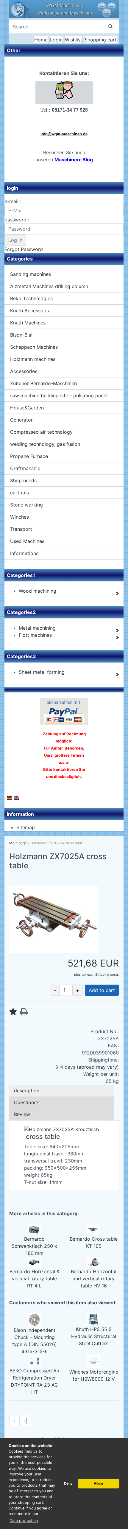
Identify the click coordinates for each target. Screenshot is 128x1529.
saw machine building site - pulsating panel (58, 395)
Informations (24, 553)
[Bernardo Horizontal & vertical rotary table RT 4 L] (34, 1262)
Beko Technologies (31, 298)
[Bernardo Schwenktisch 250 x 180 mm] (34, 1229)
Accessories (23, 371)
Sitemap (25, 827)
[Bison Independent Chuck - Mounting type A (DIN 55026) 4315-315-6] (34, 1319)
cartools (19, 493)
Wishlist (73, 40)
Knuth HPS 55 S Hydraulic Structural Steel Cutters (93, 1336)
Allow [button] (98, 1483)
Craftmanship (25, 468)
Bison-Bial (21, 335)
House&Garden (27, 408)
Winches (19, 517)
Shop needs (23, 480)
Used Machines (27, 541)
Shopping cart (101, 40)
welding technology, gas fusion (45, 444)
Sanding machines (30, 274)
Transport (21, 529)
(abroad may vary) (98, 1067)
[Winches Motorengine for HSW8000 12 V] (93, 1361)
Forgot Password (23, 249)
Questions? (26, 1102)
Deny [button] (68, 1483)
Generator (21, 420)
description (26, 1091)
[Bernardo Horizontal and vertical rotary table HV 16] (93, 1262)
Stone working (26, 505)
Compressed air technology (41, 432)
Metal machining (37, 628)
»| (25, 1421)
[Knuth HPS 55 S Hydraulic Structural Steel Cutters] (93, 1319)
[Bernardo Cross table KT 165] (93, 1229)
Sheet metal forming (42, 672)
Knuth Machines (28, 323)
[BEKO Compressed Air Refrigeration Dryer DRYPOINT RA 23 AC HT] (34, 1360)
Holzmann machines (32, 359)
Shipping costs (107, 974)
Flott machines (35, 635)
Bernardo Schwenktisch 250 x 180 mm (34, 1246)
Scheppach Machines (34, 347)
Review (22, 1114)
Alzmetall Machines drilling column (49, 286)
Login (56, 40)
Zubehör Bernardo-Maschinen (43, 383)
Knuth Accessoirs (29, 310)
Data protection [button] (24, 1520)
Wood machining (37, 591)
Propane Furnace (29, 456)
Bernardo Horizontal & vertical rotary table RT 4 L (35, 1278)
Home (41, 40)
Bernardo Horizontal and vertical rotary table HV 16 (93, 1278)
